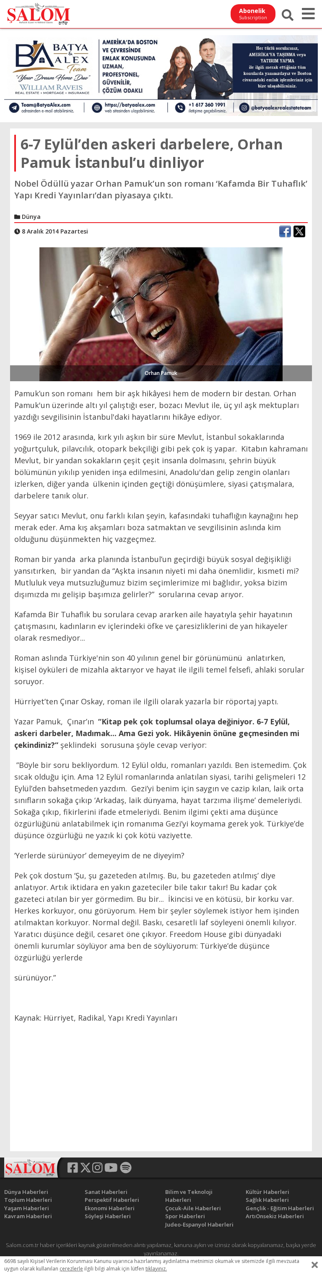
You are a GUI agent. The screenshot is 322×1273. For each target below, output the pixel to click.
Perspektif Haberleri (112, 1200)
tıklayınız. (156, 1268)
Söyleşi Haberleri (108, 1216)
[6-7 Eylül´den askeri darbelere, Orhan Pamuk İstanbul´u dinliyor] (161, 313)
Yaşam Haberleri (26, 1208)
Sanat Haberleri (106, 1192)
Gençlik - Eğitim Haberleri (280, 1208)
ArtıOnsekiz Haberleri (275, 1216)
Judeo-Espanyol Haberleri (199, 1224)
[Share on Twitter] (299, 231)
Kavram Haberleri (28, 1216)
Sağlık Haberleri (267, 1200)
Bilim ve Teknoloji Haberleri (189, 1196)
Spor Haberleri (185, 1216)
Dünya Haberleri (26, 1192)
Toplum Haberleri (28, 1200)
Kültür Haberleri (267, 1192)
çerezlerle (71, 1268)
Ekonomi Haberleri (110, 1208)
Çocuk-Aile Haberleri (193, 1208)
